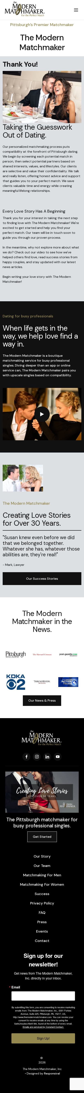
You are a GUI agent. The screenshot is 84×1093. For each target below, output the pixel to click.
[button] (76, 9)
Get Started (42, 837)
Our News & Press (42, 700)
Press (42, 922)
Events (42, 931)
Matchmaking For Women (42, 884)
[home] (35, 10)
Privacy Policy (42, 903)
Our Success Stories (42, 578)
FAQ (42, 912)
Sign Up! (43, 1038)
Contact (42, 940)
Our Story (42, 856)
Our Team (42, 865)
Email (15, 987)
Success (42, 893)
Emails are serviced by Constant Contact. (43, 1026)
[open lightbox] (42, 414)
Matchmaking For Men (42, 875)
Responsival (52, 1073)
